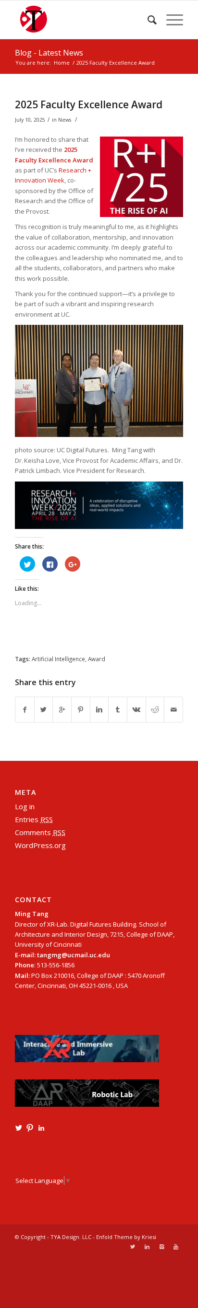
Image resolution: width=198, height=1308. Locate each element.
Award (96, 659)
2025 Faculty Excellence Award (88, 104)
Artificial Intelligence (58, 659)
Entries (34, 819)
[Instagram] (161, 1246)
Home (62, 62)
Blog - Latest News (49, 52)
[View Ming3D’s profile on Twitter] (19, 1128)
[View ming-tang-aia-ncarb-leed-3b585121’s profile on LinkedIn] (41, 1128)
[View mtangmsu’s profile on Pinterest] (30, 1128)
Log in (25, 806)
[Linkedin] (147, 1246)
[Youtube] (176, 1246)
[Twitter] (132, 1246)
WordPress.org (40, 845)
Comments (40, 832)
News (64, 119)
